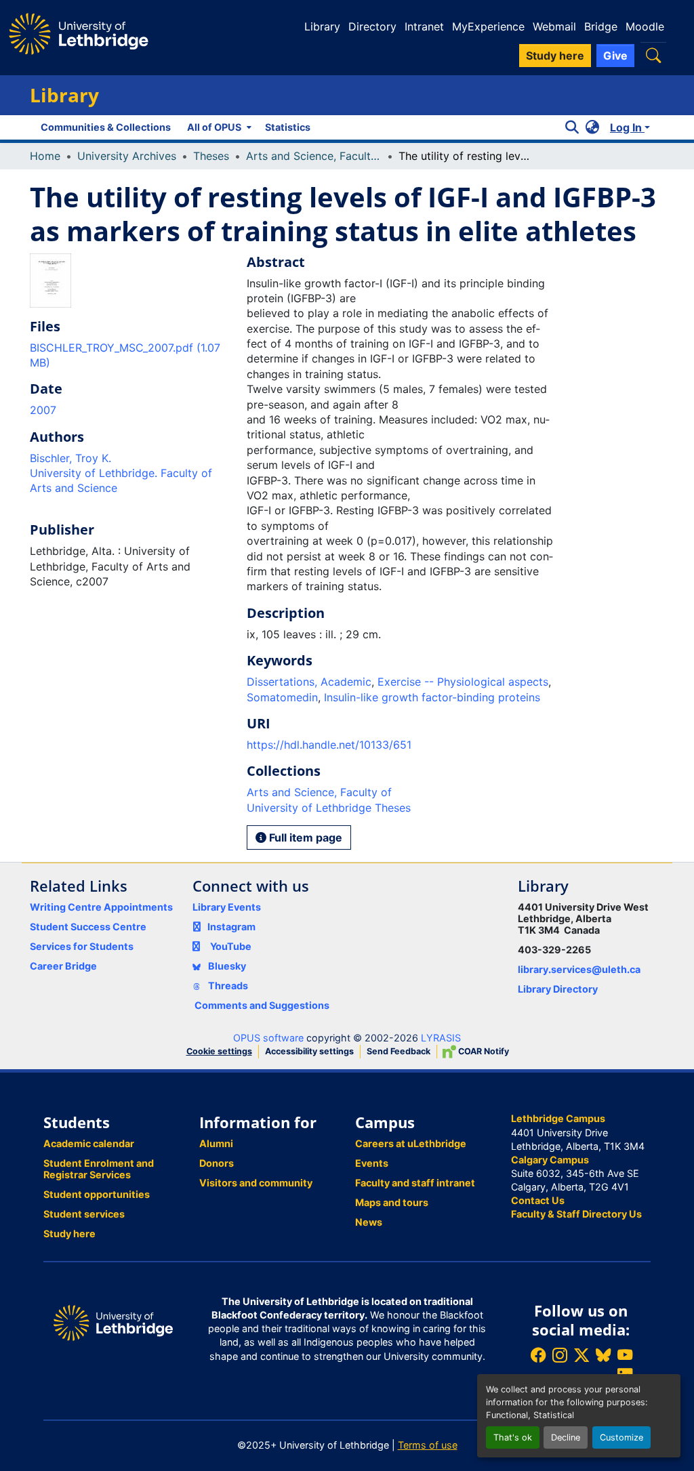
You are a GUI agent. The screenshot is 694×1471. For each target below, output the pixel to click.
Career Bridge (63, 966)
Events (371, 1163)
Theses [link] (211, 156)
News (368, 1222)
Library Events (226, 907)
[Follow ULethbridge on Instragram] (560, 1355)
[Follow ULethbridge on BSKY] (603, 1355)
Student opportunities (96, 1194)
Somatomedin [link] (282, 697)
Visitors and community (255, 1182)
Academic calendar (88, 1143)
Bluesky (226, 966)
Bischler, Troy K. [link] (70, 458)
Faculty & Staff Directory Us (576, 1214)
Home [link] (45, 156)
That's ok (512, 1437)
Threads (227, 985)
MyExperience (488, 26)
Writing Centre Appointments (101, 907)
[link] (130, 355)
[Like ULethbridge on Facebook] (538, 1355)
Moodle (645, 26)
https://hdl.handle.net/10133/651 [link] (329, 744)
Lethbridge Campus (558, 1118)
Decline (565, 1437)
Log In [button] (627, 127)
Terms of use (427, 1445)
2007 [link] (43, 410)
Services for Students (82, 946)
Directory (372, 26)
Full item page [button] (304, 837)
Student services (84, 1214)
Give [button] (615, 55)
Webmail (554, 26)
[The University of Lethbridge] (113, 1321)
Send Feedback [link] (398, 1051)
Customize (621, 1437)
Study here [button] (555, 55)
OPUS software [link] (268, 1037)
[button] (653, 55)
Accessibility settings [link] (309, 1051)
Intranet (424, 26)
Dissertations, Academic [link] (309, 681)
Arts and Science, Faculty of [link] (314, 156)
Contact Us (538, 1200)
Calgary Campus (550, 1159)
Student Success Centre (88, 926)
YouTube (230, 946)
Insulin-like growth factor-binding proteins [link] (432, 697)
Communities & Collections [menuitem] (106, 127)
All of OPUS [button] (214, 127)
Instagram (231, 926)
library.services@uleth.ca (579, 969)
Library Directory (558, 989)
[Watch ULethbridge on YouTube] (625, 1355)
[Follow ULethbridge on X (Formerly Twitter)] (581, 1355)
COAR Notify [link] (482, 1051)
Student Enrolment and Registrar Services (98, 1168)
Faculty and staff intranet (415, 1182)
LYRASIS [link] (441, 1037)
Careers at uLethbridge (410, 1143)
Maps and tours (391, 1202)
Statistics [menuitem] (287, 127)
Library (322, 26)
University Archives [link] (126, 156)
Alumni (216, 1143)
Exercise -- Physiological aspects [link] (462, 681)
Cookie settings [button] (219, 1051)
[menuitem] (217, 127)
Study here (69, 1233)
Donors (216, 1163)
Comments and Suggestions (262, 1005)
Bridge (600, 26)
